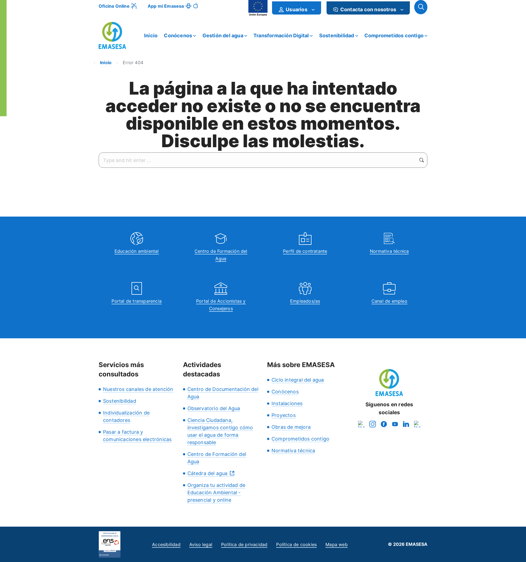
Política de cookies (296, 544)
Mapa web (336, 544)
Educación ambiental (137, 251)
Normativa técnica (389, 251)
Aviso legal (200, 544)
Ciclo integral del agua (297, 380)
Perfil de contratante (305, 251)
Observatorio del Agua (213, 408)
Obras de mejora (291, 427)
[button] (420, 7)
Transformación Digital (281, 35)
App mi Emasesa (166, 6)
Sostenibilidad (336, 35)
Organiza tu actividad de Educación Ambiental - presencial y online (216, 492)
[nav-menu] (313, 9)
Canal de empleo (389, 301)
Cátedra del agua (207, 473)
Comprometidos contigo (394, 35)
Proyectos (283, 415)
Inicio (151, 35)
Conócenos (178, 35)
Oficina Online (114, 6)
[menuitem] (296, 8)
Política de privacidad (244, 544)
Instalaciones (287, 403)
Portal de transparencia (137, 301)
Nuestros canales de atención (138, 389)
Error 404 (133, 62)
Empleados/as (305, 301)
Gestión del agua (222, 35)
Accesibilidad (166, 544)
